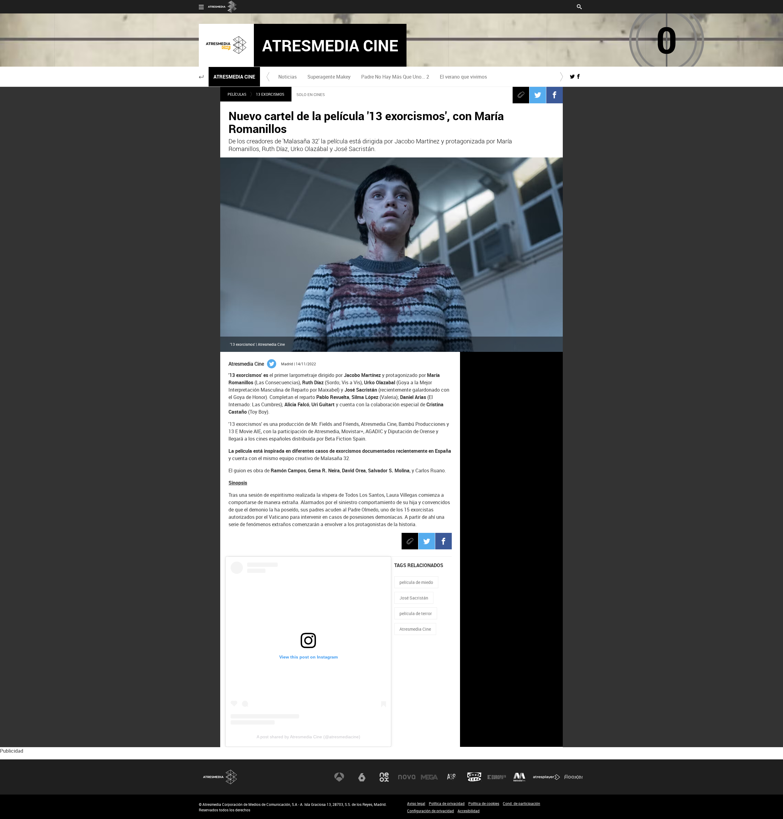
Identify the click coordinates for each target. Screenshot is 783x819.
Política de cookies (483, 803)
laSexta (362, 777)
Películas (237, 94)
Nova (407, 777)
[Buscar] (579, 6)
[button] (201, 76)
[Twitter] (537, 95)
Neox (384, 777)
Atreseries (452, 777)
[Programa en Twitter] (572, 76)
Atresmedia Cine (234, 76)
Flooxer (573, 777)
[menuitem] (287, 76)
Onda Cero (474, 777)
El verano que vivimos (463, 76)
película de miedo (416, 582)
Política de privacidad (447, 803)
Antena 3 (339, 777)
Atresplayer (546, 777)
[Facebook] (554, 95)
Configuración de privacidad (430, 810)
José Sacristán (413, 598)
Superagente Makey (329, 76)
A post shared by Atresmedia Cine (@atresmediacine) (308, 736)
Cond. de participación (521, 803)
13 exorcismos (270, 94)
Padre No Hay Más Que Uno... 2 (395, 76)
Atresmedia (220, 777)
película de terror (415, 613)
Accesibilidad (469, 810)
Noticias (287, 76)
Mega (429, 777)
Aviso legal (416, 803)
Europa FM (497, 777)
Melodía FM (519, 777)
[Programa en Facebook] (578, 76)
